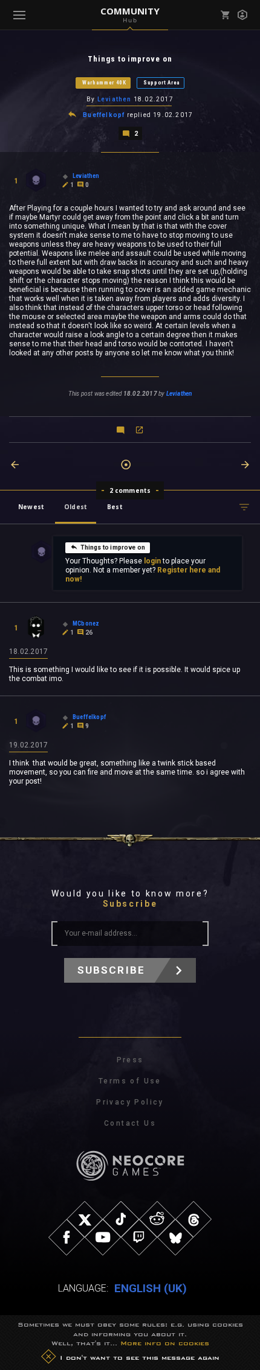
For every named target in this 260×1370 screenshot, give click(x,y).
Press (130, 1060)
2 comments (130, 490)
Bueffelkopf (104, 115)
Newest (31, 507)
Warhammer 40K (104, 83)
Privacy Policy (130, 1102)
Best (115, 507)
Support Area (161, 83)
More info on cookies (164, 1342)
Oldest (75, 507)
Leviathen (114, 99)
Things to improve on (113, 547)
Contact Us (130, 1123)
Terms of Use (130, 1081)
